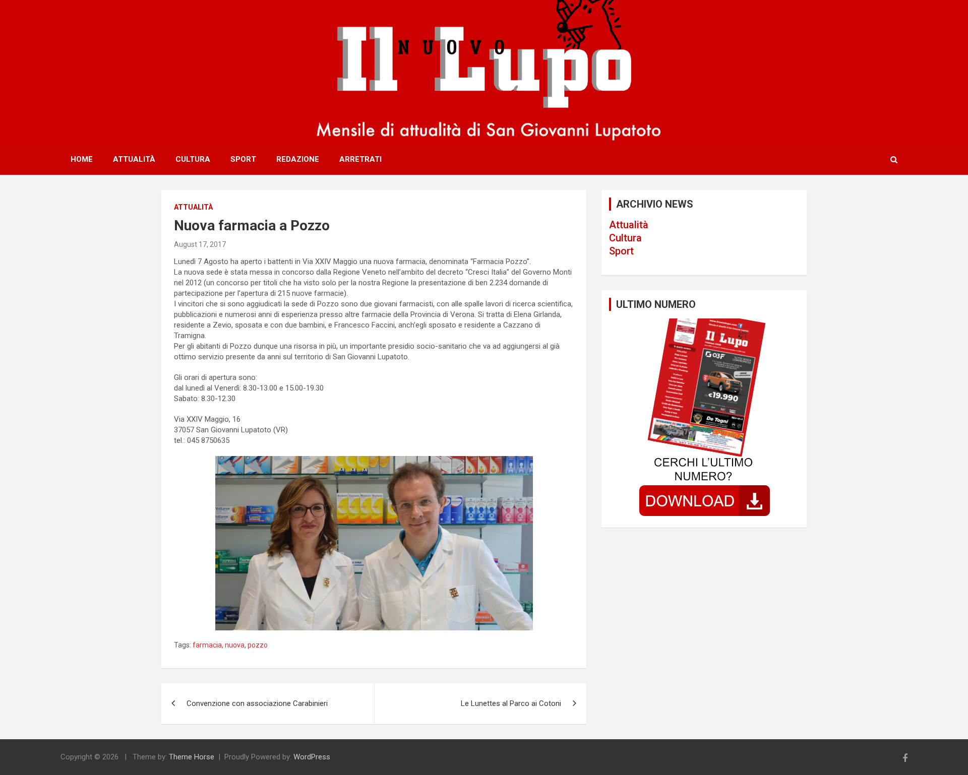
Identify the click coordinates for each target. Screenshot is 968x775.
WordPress (311, 756)
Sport (243, 159)
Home (82, 159)
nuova (235, 645)
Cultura (192, 159)
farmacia (207, 645)
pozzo (258, 645)
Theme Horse (191, 756)
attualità (193, 207)
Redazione (297, 159)
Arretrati (360, 159)
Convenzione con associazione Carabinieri (257, 703)
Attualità (134, 159)
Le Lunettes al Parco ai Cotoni (511, 703)
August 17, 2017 (200, 244)
